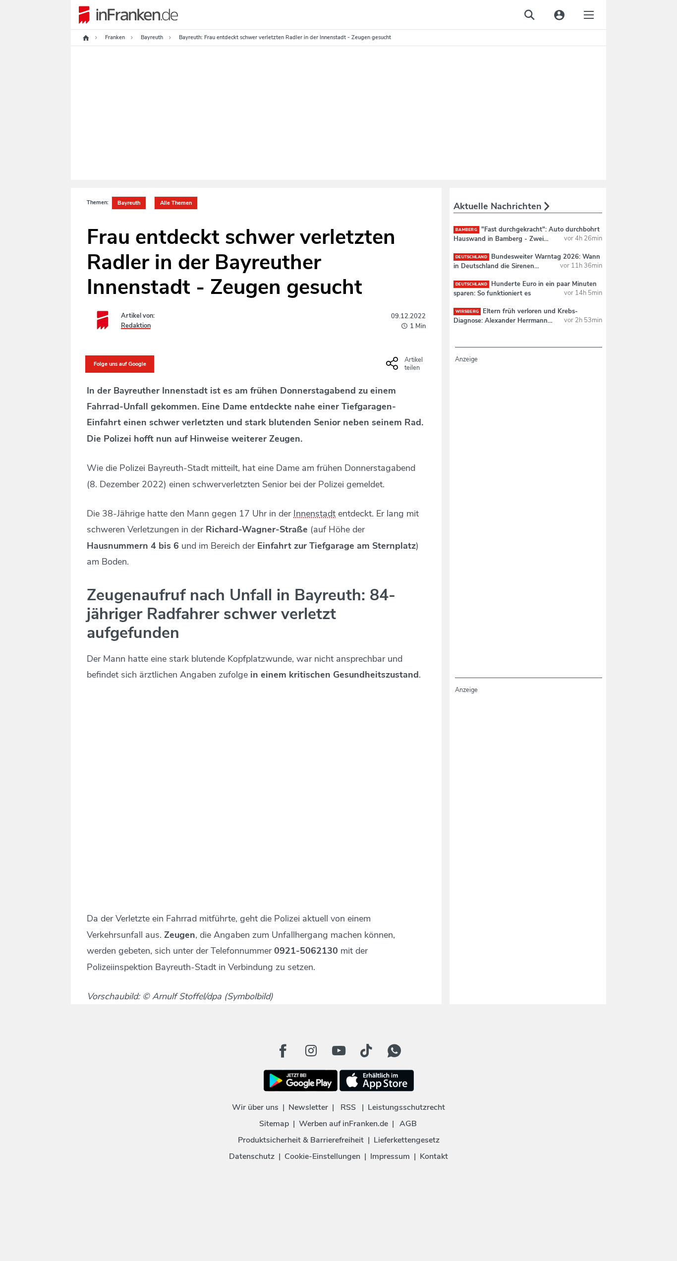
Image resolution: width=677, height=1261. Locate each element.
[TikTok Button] (366, 1051)
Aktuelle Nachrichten (498, 206)
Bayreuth (128, 203)
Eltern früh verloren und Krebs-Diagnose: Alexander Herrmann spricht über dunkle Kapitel (515, 320)
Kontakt (434, 1156)
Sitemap (274, 1123)
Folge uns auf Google (120, 364)
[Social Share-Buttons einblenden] (406, 367)
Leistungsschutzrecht (406, 1107)
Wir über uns (255, 1107)
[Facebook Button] (283, 1051)
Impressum (390, 1156)
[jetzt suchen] (529, 15)
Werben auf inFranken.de (343, 1123)
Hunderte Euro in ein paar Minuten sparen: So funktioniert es (525, 288)
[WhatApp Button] (394, 1051)
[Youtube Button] (338, 1051)
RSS (348, 1107)
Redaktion (136, 325)
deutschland (471, 257)
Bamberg (466, 229)
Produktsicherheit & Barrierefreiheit (301, 1140)
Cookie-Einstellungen (322, 1156)
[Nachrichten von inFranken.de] (124, 14)
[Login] (559, 15)
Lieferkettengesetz (407, 1140)
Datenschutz (252, 1156)
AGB (408, 1123)
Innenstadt (314, 513)
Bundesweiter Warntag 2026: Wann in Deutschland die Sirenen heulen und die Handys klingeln (526, 265)
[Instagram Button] (311, 1051)
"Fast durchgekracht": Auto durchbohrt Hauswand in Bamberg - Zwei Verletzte (526, 238)
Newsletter (308, 1107)
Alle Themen (176, 203)
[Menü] (589, 15)
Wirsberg (467, 311)
